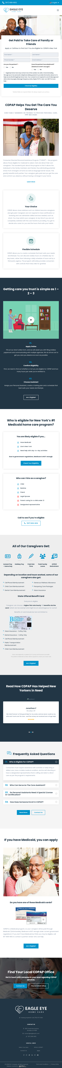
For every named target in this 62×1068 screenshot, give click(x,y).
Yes (7, 67)
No (13, 67)
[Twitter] (29, 1055)
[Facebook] (24, 1055)
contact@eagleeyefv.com (31, 1033)
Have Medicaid (25, 442)
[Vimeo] (35, 1055)
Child (22, 484)
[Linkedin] (32, 1055)
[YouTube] (37, 1055)
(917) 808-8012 (32, 1036)
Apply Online (31, 346)
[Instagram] (26, 1055)
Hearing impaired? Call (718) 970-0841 (32, 1017)
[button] (8, 712)
